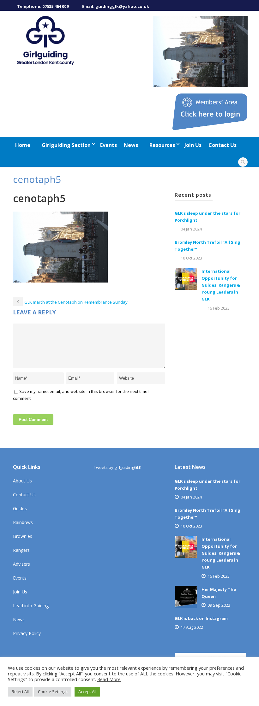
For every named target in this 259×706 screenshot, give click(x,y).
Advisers (21, 564)
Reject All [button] (20, 691)
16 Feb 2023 (219, 308)
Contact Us (222, 145)
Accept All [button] (87, 691)
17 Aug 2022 (192, 627)
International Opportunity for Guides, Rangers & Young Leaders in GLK (221, 285)
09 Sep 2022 (219, 605)
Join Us (193, 145)
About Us (22, 481)
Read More (109, 679)
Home (22, 145)
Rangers (21, 550)
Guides (20, 508)
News (131, 145)
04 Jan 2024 (191, 229)
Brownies (22, 536)
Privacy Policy (27, 633)
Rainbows (23, 522)
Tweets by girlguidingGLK (118, 467)
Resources (162, 145)
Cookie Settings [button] (53, 691)
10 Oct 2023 (191, 258)
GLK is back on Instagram (201, 618)
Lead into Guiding (31, 606)
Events (108, 145)
